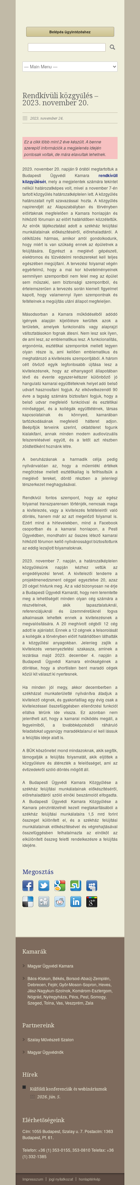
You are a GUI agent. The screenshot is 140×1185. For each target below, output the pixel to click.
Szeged (35, 1003)
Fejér (52, 984)
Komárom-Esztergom (91, 990)
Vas (59, 1003)
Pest (84, 996)
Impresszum (32, 1179)
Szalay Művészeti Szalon (51, 1039)
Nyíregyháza (55, 996)
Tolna (49, 1003)
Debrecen (37, 984)
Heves (104, 984)
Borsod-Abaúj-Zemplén (87, 978)
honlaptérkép (89, 1179)
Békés (58, 978)
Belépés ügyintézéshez (70, 31)
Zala (89, 1003)
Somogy (97, 996)
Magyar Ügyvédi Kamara (50, 966)
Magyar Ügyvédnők (46, 1052)
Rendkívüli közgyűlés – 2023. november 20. (60, 99)
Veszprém (74, 1003)
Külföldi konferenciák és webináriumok (68, 1089)
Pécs (73, 996)
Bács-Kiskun (39, 978)
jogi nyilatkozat (61, 1179)
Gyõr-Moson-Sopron (78, 984)
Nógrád (34, 996)
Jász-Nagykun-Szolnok (49, 990)
